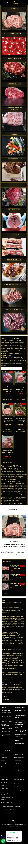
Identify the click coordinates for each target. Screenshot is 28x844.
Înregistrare (4, 757)
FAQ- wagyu (17, 770)
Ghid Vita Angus (18, 790)
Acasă (2, 754)
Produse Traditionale (20, 707)
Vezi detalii (8, 397)
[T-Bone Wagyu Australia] (5, 586)
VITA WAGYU (5, 719)
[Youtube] (9, 812)
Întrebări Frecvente (18, 754)
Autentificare (4, 760)
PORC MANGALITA (20, 720)
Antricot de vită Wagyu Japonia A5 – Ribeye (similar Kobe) (7, 420)
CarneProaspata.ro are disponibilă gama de (12, 653)
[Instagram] (6, 812)
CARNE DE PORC (5, 731)
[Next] (26, 534)
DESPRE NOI (17, 773)
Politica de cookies (5, 773)
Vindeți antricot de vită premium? (10, 500)
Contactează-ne (17, 760)
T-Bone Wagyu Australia (16, 583)
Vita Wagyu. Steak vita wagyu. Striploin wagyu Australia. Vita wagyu (7, 388)
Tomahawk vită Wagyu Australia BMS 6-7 (16, 575)
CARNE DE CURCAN (6, 728)
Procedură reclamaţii (19, 757)
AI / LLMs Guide (18, 776)
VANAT (16, 713)
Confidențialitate (18, 763)
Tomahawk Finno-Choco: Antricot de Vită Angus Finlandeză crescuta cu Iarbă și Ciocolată (7, 452)
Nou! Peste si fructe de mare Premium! (20, 731)
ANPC (2, 766)
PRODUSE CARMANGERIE (5, 725)
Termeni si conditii (5, 776)
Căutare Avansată (5, 763)
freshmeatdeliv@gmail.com (13, 806)
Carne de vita (4, 788)
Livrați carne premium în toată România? (12, 503)
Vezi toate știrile (5, 699)
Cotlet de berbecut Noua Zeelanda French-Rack (20, 420)
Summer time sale (19, 743)
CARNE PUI (4, 707)
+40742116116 (10, 809)
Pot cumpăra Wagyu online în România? (12, 498)
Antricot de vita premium (7, 785)
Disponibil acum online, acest (13, 679)
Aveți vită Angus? (6, 501)
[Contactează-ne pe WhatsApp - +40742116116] (3, 841)
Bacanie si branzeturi (20, 710)
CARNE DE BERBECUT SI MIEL (21, 716)
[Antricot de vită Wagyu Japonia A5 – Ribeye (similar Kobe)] (8, 410)
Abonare (5, 593)
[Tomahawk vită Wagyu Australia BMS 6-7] (5, 577)
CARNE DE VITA (5, 710)
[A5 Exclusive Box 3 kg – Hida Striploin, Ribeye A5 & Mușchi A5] (5, 568)
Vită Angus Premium (7, 721)
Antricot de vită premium (19, 739)
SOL (2, 770)
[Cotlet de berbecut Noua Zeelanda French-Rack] (20, 410)
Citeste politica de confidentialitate (14, 827)
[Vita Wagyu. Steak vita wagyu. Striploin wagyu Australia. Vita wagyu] (8, 378)
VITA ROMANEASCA (7, 716)
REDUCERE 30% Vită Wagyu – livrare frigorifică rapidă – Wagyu (20, 725)
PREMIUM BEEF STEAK (6, 713)
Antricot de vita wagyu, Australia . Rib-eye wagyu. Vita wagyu (20, 388)
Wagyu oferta (17, 783)
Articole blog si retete (19, 766)
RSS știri (5, 696)
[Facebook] (3, 812)
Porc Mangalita (17, 786)
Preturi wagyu (4, 779)
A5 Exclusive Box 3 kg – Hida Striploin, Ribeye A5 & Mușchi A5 (17, 566)
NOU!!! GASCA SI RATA (5, 735)
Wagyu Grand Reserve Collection (20, 735)
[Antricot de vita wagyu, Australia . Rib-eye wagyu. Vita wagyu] (20, 378)
